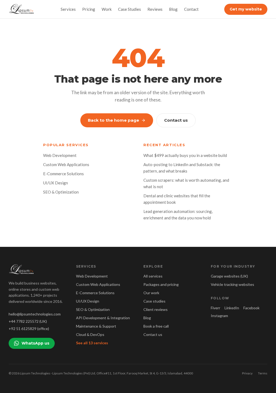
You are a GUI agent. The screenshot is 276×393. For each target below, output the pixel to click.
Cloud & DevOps (90, 334)
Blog (173, 9)
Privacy (247, 373)
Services (68, 9)
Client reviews (155, 309)
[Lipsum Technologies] (22, 9)
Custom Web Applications (66, 164)
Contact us (176, 120)
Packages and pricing (161, 284)
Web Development (60, 155)
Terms (262, 373)
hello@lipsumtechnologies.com (35, 314)
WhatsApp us (35, 343)
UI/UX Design (55, 182)
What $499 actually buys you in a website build (185, 155)
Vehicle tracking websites (232, 284)
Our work (151, 292)
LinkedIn (232, 308)
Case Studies (129, 9)
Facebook (251, 308)
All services (153, 276)
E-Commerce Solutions (63, 173)
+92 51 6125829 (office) (29, 328)
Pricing (88, 9)
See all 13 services (92, 343)
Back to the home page (113, 120)
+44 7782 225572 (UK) (28, 321)
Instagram (219, 315)
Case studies (154, 301)
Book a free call (156, 326)
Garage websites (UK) (229, 276)
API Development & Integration (103, 317)
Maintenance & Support (96, 326)
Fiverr (215, 308)
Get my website (246, 9)
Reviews (155, 9)
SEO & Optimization (61, 192)
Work (107, 9)
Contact (191, 9)
